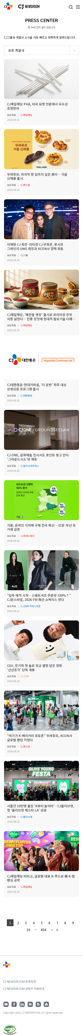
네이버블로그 (30, 1004)
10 (28, 929)
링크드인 (22, 1004)
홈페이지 (46, 1004)
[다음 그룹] (57, 930)
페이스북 (14, 1004)
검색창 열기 (70, 7)
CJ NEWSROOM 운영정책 (19, 981)
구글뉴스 (38, 1004)
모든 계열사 (16, 50)
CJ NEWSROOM (8, 6)
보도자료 (11, 115)
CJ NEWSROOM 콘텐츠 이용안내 (23, 989)
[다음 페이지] (52, 930)
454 (43, 929)
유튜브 (6, 1004)
